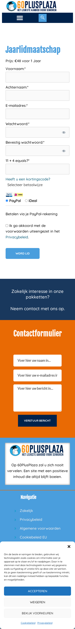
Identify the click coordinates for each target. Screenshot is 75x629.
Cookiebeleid (28, 622)
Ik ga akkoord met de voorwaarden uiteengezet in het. (33, 231)
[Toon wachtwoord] (63, 132)
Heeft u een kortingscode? (28, 179)
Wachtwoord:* (17, 123)
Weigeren (37, 602)
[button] (69, 547)
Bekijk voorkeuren (37, 613)
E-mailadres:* (17, 105)
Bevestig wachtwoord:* (25, 142)
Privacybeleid (44, 622)
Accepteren (37, 591)
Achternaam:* (17, 87)
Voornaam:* (16, 68)
